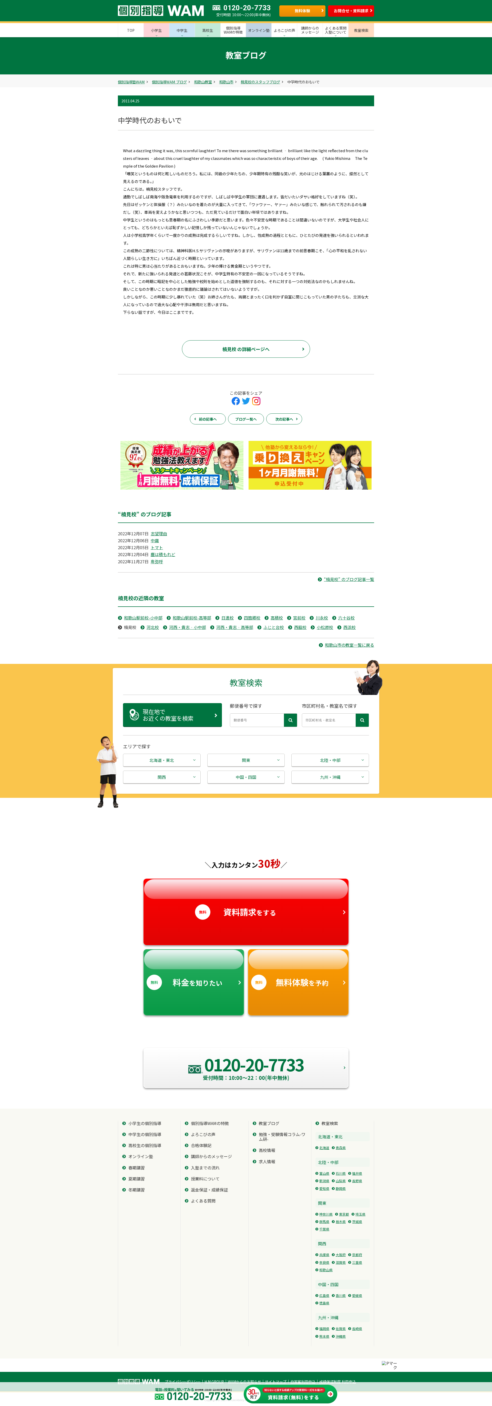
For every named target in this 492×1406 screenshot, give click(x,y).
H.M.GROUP (214, 1381)
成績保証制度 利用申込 (337, 1381)
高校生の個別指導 (144, 1145)
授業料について (205, 1178)
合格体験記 (201, 1145)
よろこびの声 (203, 1134)
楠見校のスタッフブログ (260, 82)
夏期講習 (136, 1178)
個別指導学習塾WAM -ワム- (138, 1381)
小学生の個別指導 (144, 1123)
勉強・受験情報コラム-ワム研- (282, 1137)
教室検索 (330, 1123)
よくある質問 (203, 1200)
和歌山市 (226, 82)
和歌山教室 (203, 82)
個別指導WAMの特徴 (210, 1123)
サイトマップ (275, 1381)
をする (237, 912)
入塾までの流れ (205, 1167)
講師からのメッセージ (211, 1156)
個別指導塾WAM (131, 82)
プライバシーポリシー (183, 1381)
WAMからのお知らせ (244, 1381)
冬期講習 (136, 1189)
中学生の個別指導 (144, 1134)
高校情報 (267, 1150)
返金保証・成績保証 (209, 1189)
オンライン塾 (140, 1156)
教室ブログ (269, 1123)
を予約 (292, 982)
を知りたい (186, 982)
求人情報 (267, 1161)
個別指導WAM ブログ (169, 82)
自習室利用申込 (302, 1381)
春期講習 (136, 1167)
